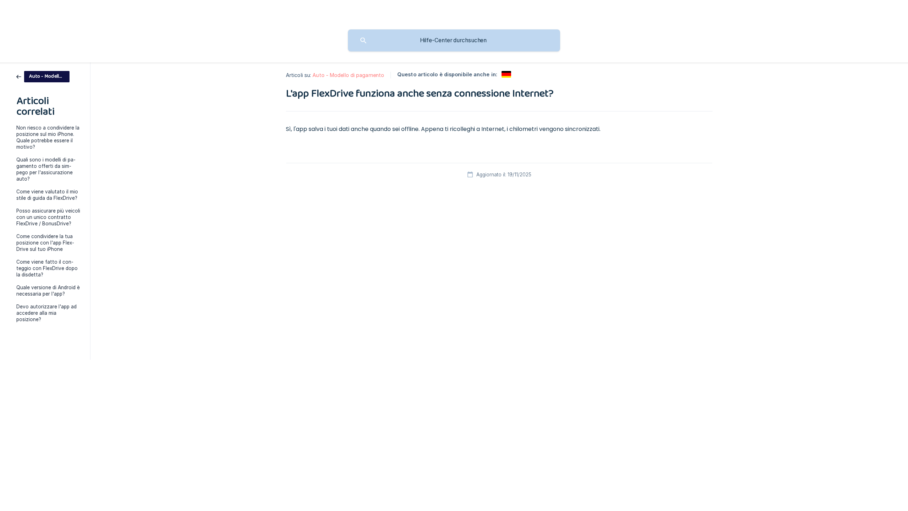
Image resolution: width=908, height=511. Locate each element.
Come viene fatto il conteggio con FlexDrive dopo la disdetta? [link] (47, 268)
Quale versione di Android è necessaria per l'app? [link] (48, 291)
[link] (43, 76)
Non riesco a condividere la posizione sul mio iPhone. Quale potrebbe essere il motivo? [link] (47, 137)
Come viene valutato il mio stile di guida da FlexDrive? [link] (47, 195)
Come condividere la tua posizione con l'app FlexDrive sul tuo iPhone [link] (45, 242)
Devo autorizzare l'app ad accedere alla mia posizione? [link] (46, 313)
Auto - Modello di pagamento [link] (348, 75)
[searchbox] (454, 40)
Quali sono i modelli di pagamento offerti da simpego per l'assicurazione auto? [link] (46, 169)
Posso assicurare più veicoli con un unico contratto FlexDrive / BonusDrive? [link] (48, 217)
